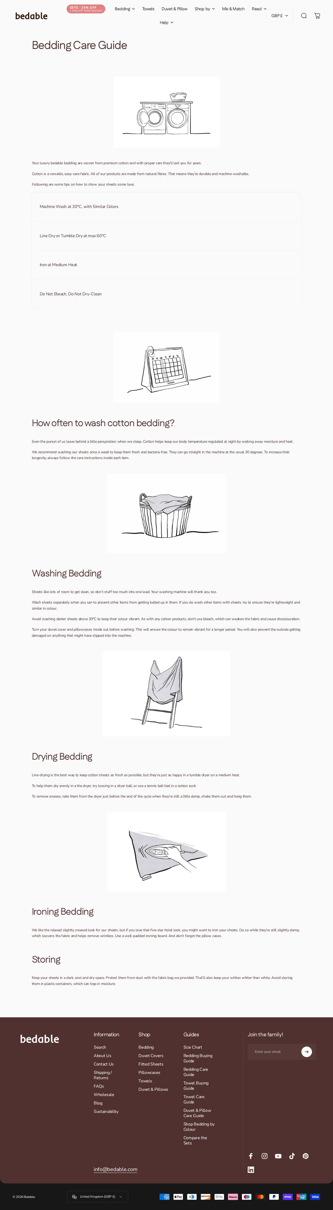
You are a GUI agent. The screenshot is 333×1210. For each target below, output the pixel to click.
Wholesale (104, 1094)
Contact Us (104, 1064)
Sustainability (106, 1111)
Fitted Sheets (150, 1064)
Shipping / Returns (103, 1075)
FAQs (99, 1086)
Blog (98, 1103)
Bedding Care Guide (195, 1072)
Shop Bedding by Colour (199, 1127)
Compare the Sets (195, 1140)
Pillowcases (149, 1072)
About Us (102, 1055)
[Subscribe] (306, 1052)
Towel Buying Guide (196, 1085)
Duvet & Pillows (153, 1089)
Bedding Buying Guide (197, 1058)
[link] (115, 1169)
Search (100, 1047)
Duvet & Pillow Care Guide (197, 1113)
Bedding (146, 1047)
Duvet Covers (150, 1055)
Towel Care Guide (194, 1099)
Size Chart (192, 1047)
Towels (145, 1081)
